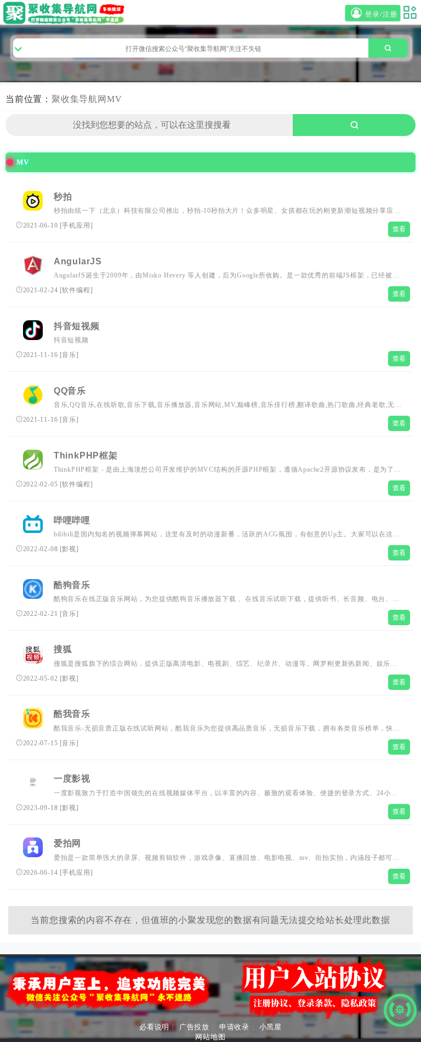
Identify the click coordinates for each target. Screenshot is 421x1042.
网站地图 (210, 1037)
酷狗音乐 (72, 585)
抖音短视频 (77, 326)
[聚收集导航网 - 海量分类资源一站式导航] (66, 13)
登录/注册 (380, 14)
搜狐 (63, 649)
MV (114, 99)
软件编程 (76, 290)
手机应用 (76, 225)
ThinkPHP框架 (86, 455)
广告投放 (194, 1027)
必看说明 (154, 1027)
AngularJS (78, 261)
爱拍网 (67, 843)
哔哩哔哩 (72, 520)
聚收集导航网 (79, 99)
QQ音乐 (70, 390)
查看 (399, 229)
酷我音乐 (72, 713)
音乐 (69, 355)
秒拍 (63, 196)
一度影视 (72, 778)
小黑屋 (270, 1027)
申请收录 (234, 1027)
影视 (69, 549)
